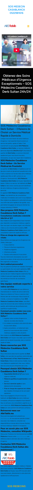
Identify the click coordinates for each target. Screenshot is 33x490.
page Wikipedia (21, 436)
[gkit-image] (10, 26)
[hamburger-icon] (28, 26)
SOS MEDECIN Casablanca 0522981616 (16, 9)
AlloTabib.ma (5, 418)
